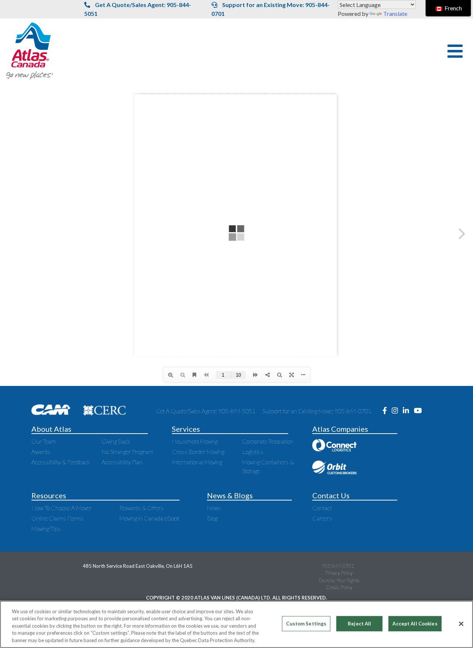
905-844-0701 (338, 566)
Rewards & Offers (141, 507)
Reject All (359, 624)
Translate (395, 13)
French (452, 7)
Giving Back (116, 441)
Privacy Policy (339, 573)
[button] (455, 51)
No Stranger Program (127, 451)
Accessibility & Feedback (60, 461)
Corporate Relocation (267, 441)
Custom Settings (306, 624)
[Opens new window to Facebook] (387, 410)
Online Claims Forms (57, 518)
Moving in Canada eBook (149, 518)
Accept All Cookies (414, 624)
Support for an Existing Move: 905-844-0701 (270, 9)
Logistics (252, 451)
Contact (322, 507)
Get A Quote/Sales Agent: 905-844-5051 (137, 9)
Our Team (43, 441)
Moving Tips (46, 528)
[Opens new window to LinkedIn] (408, 410)
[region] (236, 624)
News (214, 507)
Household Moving (195, 441)
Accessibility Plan (122, 461)
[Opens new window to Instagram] (397, 410)
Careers (322, 518)
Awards (40, 451)
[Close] (461, 624)
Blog (212, 518)
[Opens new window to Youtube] (420, 410)
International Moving (197, 461)
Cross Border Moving (198, 451)
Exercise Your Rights (339, 580)
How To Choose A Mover (61, 507)
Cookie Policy (339, 587)
